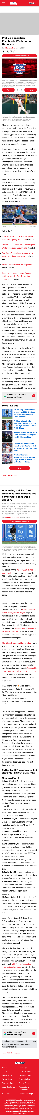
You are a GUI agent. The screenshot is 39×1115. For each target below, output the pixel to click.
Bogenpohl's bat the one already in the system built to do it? (19, 671)
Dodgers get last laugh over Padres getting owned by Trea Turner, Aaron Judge (17, 276)
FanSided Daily (25, 1075)
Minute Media (12, 1099)
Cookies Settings (26, 1094)
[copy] (14, 51)
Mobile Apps (7, 1075)
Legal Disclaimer (8, 1087)
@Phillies (23, 686)
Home (4, 475)
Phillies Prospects (14, 1053)
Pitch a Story (7, 1079)
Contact (5, 1071)
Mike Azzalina (9, 48)
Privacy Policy (24, 1079)
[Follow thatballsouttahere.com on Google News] (33, 395)
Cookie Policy (24, 1083)
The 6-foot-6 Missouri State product (16, 643)
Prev (8, 90)
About (4, 1068)
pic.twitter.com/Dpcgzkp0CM (14, 698)
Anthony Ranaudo (11, 517)
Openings (23, 1068)
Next (31, 90)
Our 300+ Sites (25, 1071)
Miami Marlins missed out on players (17, 265)
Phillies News (12, 475)
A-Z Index (6, 1094)
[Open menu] (3, 3)
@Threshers (14, 695)
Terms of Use (7, 1083)
